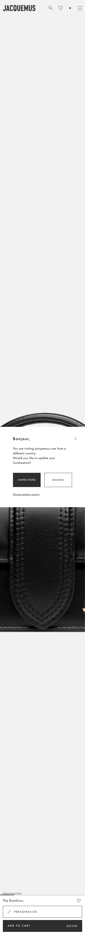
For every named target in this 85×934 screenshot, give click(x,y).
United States (27, 479)
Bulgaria (58, 479)
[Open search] (50, 8)
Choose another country (26, 494)
